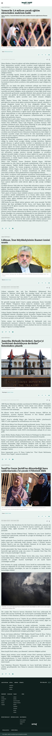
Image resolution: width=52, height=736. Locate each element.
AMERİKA (11, 685)
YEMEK (14, 712)
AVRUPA (11, 687)
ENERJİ (2, 696)
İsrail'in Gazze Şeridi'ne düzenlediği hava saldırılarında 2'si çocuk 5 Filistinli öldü (24, 469)
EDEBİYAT (15, 706)
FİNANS (3, 700)
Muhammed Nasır (9, 51)
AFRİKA (10, 689)
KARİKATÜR (22, 721)
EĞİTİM (14, 698)
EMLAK (2, 702)
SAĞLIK (14, 696)
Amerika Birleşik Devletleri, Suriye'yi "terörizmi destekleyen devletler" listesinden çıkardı (22, 343)
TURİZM (3, 704)
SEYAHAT (15, 708)
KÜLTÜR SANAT (16, 700)
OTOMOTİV (3, 698)
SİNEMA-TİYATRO (16, 702)
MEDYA (14, 704)
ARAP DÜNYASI (5, 7)
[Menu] (2, 3)
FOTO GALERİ (22, 720)
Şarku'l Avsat (8, 279)
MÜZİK (14, 710)
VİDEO (21, 723)
